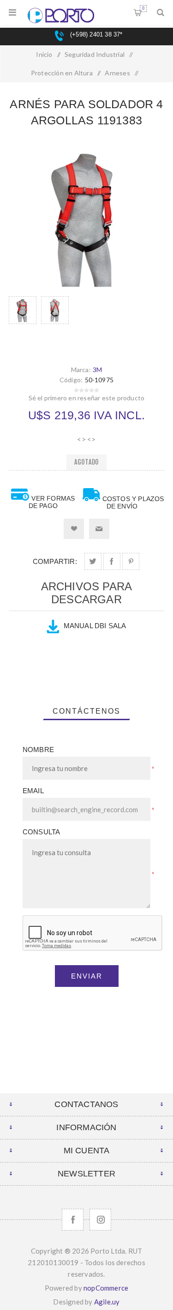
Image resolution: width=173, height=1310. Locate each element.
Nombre (38, 749)
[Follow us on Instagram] (100, 1219)
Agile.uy (107, 1302)
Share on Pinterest (130, 561)
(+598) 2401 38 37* (95, 34)
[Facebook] (73, 1219)
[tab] (87, 711)
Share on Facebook (111, 561)
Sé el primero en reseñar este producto (87, 398)
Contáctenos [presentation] (86, 711)
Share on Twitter (92, 561)
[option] (22, 321)
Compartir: (55, 561)
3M (97, 369)
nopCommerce (106, 1288)
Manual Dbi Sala (95, 626)
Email (33, 791)
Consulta (41, 832)
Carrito (143, 8)
